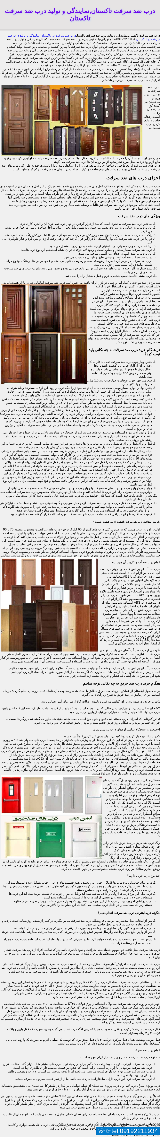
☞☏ (128, 1130)
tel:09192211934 (134, 1130)
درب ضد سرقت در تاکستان (58, 35)
